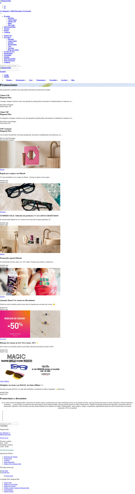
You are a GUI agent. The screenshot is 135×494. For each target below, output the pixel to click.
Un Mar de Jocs (9, 51)
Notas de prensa (9, 60)
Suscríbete (4, 426)
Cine (9, 46)
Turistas (6, 29)
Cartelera (7, 460)
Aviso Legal (8, 482)
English (6, 77)
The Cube (11, 25)
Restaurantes (12, 44)
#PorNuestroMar (10, 27)
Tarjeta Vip (8, 35)
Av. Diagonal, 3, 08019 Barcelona (11, 11)
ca (4, 6)
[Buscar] (19, 66)
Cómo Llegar (12, 20)
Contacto (7, 32)
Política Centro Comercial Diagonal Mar (16, 488)
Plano (10, 23)
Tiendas (10, 43)
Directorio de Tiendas (10, 457)
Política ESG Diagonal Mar (12, 464)
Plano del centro (13, 50)
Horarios (11, 18)
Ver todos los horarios (7, 450)
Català (6, 75)
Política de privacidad (10, 484)
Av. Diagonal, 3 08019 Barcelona (5, 433)
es (0, 2)
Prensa (6, 30)
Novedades (7, 55)
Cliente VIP (12, 21)
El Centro (7, 37)
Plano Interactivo (9, 462)
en (5, 8)
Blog (72, 80)
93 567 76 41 (4, 438)
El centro (7, 16)
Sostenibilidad (8, 490)
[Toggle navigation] (1, 13)
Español (2, 71)
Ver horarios (27, 11)
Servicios (11, 48)
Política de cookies (10, 486)
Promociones (8, 53)
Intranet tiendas (8, 491)
